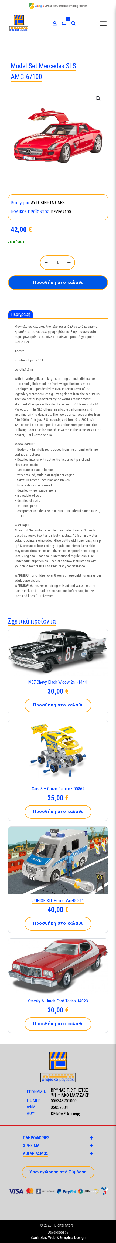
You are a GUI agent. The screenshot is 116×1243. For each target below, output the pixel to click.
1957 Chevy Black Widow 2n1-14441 (58, 682)
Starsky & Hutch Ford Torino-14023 (58, 1001)
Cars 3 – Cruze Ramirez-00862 (58, 788)
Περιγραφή (20, 314)
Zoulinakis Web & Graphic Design (58, 1237)
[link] (58, 6)
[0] (64, 23)
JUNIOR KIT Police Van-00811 (58, 900)
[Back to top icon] (105, 1232)
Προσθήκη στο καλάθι (58, 282)
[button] (98, 98)
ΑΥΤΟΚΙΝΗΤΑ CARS (48, 202)
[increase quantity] (69, 263)
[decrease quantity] (46, 263)
